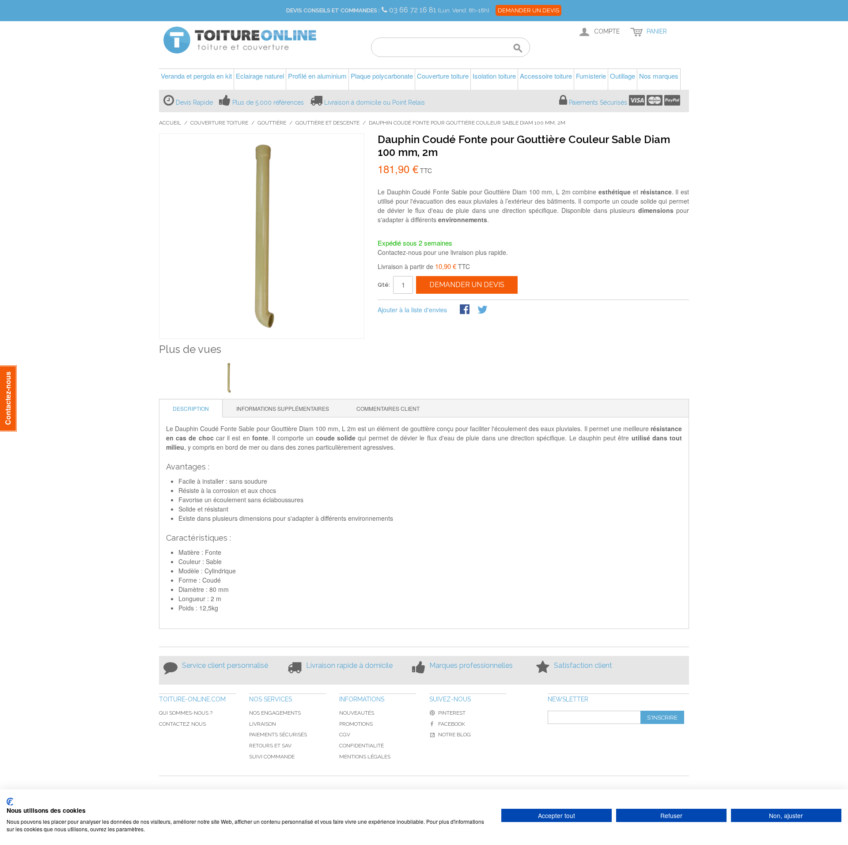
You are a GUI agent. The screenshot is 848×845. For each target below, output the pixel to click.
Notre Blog (454, 734)
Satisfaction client (583, 665)
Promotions (356, 724)
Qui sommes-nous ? (185, 713)
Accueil (170, 123)
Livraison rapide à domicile (349, 665)
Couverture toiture (219, 123)
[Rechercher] (518, 49)
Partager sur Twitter (483, 310)
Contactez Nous (182, 724)
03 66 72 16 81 (413, 10)
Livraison (262, 724)
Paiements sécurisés (278, 734)
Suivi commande (272, 757)
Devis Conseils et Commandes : (333, 10)
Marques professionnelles (471, 665)
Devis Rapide (194, 102)
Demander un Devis (528, 10)
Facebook (451, 724)
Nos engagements (275, 713)
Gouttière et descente (327, 123)
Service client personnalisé (225, 665)
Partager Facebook (465, 310)
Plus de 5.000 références (268, 102)
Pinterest (452, 713)
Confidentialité (361, 746)
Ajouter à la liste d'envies (412, 309)
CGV (344, 734)
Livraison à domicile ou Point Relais (374, 102)
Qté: (384, 284)
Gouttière (271, 123)
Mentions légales (364, 757)
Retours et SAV (270, 746)
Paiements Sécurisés (598, 102)
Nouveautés (356, 713)
